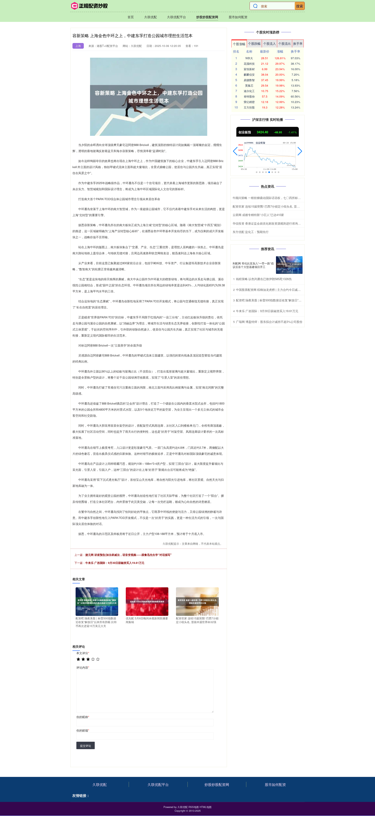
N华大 (249, 58)
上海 (78, 46)
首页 (131, 17)
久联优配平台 (176, 17)
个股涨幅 (239, 44)
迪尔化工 (249, 91)
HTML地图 (206, 807)
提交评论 (85, 746)
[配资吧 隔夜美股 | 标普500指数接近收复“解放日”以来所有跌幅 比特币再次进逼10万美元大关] (97, 601)
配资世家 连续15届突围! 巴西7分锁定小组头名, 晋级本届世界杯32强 (277, 206)
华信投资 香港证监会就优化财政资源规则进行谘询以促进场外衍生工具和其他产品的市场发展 (293, 223)
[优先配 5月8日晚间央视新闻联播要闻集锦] (147, 601)
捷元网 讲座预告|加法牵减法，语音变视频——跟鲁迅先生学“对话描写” (128, 555)
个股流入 (269, 43)
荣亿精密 (249, 102)
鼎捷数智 (249, 80)
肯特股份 (249, 96)
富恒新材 (249, 69)
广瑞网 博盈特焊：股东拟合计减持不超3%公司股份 (269, 322)
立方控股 (249, 107)
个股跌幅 (254, 43)
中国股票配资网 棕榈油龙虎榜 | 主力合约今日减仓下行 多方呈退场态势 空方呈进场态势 (292, 290)
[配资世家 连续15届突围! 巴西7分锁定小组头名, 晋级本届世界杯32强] (197, 601)
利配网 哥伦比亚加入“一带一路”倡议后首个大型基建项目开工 (253, 265)
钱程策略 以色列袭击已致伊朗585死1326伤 (264, 279)
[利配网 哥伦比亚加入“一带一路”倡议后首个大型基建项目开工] (289, 265)
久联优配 (150, 17)
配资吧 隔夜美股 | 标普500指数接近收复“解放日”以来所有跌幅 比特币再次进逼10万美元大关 (295, 300)
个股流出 (284, 43)
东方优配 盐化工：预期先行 (251, 232)
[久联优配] (89, 6)
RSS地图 (193, 807)
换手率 (298, 43)
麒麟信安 (249, 74)
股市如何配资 (238, 17)
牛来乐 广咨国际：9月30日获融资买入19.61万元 (114, 563)
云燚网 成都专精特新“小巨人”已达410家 (258, 215)
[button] (235, 151)
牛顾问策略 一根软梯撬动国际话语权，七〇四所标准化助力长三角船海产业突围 (284, 198)
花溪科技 (249, 63)
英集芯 (249, 85)
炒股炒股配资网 (207, 17)
